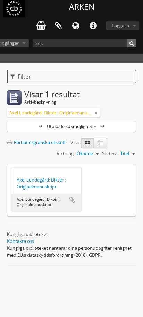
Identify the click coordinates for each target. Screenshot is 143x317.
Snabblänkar (93, 26)
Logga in (120, 26)
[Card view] (87, 143)
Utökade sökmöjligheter (72, 126)
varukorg (41, 26)
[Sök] (131, 43)
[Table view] (100, 143)
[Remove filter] (96, 112)
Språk (75, 26)
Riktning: (66, 153)
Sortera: (110, 153)
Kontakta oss (20, 241)
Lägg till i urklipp (72, 199)
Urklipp (58, 26)
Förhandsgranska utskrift (39, 142)
